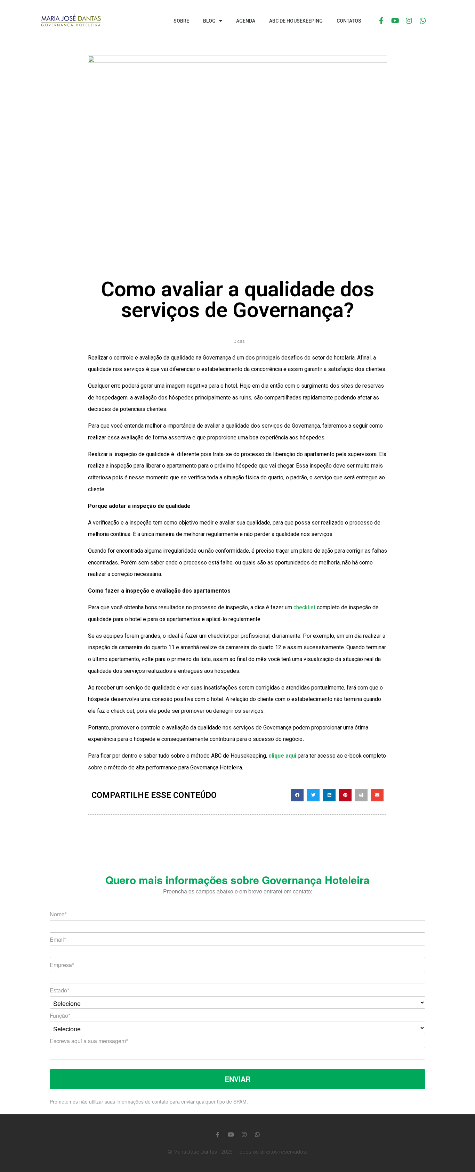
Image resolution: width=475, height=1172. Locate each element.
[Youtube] (395, 21)
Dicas (239, 341)
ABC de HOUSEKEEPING (296, 21)
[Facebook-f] (381, 21)
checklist (304, 607)
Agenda (245, 21)
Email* (58, 940)
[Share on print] (361, 795)
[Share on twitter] (313, 795)
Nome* (58, 914)
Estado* (59, 991)
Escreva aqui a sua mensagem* (89, 1041)
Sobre (181, 21)
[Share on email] (377, 795)
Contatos (349, 21)
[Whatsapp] (423, 21)
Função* (60, 1016)
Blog (209, 21)
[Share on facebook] (297, 795)
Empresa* (62, 965)
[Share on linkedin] (329, 795)
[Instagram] (409, 21)
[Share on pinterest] (345, 795)
